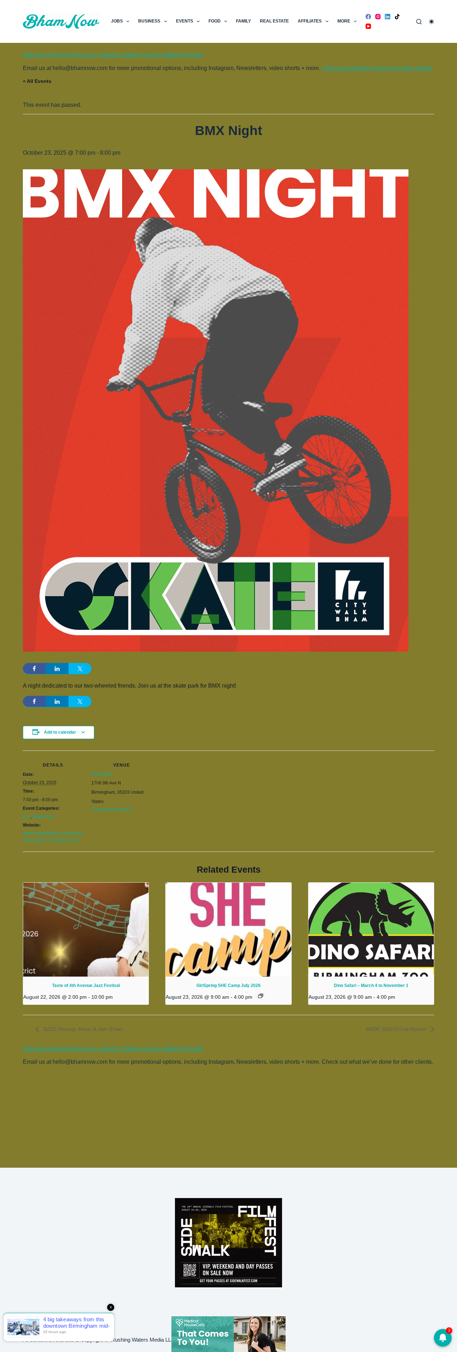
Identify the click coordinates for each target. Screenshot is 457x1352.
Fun (26, 816)
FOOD (215, 21)
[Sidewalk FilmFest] (228, 1242)
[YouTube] (368, 26)
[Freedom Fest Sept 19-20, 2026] (228, 1334)
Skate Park (43, 816)
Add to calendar (60, 732)
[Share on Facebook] (34, 668)
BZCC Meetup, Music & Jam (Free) (82, 1029)
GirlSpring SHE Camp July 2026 (228, 985)
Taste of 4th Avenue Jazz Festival (86, 985)
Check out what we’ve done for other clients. (377, 68)
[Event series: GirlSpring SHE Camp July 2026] (260, 996)
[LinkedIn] (387, 16)
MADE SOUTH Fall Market (396, 1029)
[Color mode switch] (431, 21)
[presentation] (86, 930)
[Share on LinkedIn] (57, 668)
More (343, 21)
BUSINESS (149, 21)
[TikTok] (397, 16)
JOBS (117, 21)
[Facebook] (368, 16)
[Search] (419, 21)
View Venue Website (111, 809)
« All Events (37, 81)
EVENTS (184, 21)
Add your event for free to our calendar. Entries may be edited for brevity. (113, 55)
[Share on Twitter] (80, 668)
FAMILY (243, 21)
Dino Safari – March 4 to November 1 (371, 985)
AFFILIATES (310, 21)
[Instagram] (378, 16)
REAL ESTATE (274, 21)
